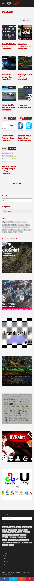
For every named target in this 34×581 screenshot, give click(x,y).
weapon (19, 532)
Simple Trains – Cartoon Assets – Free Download (17, 295)
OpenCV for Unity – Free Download (17, 484)
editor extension (27, 229)
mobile (4, 232)
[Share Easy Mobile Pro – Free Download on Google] (21, 579)
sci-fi (24, 222)
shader (21, 227)
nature (27, 227)
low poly (25, 527)
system (5, 222)
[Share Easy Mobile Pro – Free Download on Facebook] (4, 579)
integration (12, 537)
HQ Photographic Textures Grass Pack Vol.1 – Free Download (17, 409)
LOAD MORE (17, 183)
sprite (15, 232)
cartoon (21, 224)
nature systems (19, 229)
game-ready (6, 224)
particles (14, 224)
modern (27, 224)
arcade (4, 229)
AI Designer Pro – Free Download (17, 371)
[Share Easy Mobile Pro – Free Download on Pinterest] (30, 579)
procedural (5, 532)
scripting (29, 542)
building (10, 232)
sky (30, 527)
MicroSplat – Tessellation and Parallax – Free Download (17, 257)
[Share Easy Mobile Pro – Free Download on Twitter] (13, 579)
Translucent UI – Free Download (17, 333)
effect (12, 222)
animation (11, 229)
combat (20, 232)
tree (23, 542)
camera (5, 542)
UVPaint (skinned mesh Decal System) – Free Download (17, 447)
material (17, 542)
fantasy (18, 222)
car (26, 529)
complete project (7, 227)
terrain (15, 227)
